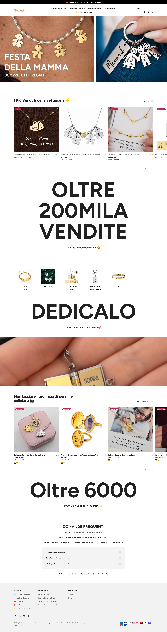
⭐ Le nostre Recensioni (83, 12)
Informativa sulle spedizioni (47, 605)
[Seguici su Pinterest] (24, 616)
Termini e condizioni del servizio (48, 601)
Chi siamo (140, 9)
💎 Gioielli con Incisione (58, 8)
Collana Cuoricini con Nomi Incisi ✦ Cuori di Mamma (31, 155)
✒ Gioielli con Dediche (77, 8)
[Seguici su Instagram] (19, 616)
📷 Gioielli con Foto (94, 8)
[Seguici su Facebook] (15, 616)
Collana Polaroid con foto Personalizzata (121, 455)
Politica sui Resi (43, 594)
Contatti (150, 9)
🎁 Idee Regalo (110, 8)
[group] (83, 49)
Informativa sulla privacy (46, 598)
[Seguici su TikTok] (28, 616)
